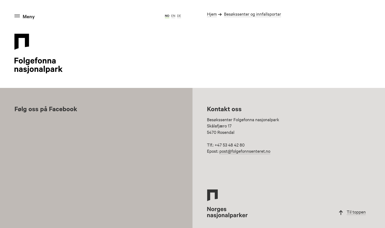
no (167, 15)
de (179, 15)
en (173, 15)
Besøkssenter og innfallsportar (252, 14)
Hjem (212, 14)
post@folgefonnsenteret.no (244, 151)
